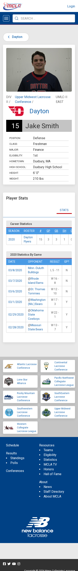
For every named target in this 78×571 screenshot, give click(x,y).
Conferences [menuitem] (15, 471)
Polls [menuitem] (14, 463)
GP (48, 230)
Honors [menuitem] (49, 469)
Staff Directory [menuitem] (54, 492)
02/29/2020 (16, 314)
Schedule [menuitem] (12, 445)
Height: (14, 172)
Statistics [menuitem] (50, 460)
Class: (13, 143)
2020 (11, 239)
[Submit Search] (17, 18)
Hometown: (16, 161)
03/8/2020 (15, 270)
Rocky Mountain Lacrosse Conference (26, 397)
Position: (15, 138)
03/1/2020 (15, 302)
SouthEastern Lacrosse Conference (61, 397)
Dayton (16, 37)
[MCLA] (13, 6)
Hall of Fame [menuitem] (52, 474)
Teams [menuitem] (48, 450)
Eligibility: (16, 155)
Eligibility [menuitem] (50, 455)
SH (64, 230)
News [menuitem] (48, 487)
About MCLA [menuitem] (52, 496)
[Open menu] (6, 18)
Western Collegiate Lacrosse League (26, 428)
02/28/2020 (16, 327)
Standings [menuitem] (17, 458)
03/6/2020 (15, 291)
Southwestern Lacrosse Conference (24, 412)
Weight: (14, 178)
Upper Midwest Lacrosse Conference (62, 412)
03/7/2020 (15, 280)
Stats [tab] (64, 210)
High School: (17, 167)
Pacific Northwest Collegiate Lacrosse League (64, 381)
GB (56, 230)
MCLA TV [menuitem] (50, 464)
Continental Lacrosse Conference (60, 366)
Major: (14, 149)
